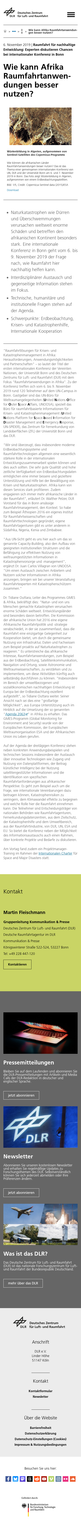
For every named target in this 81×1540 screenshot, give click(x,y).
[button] (40, 151)
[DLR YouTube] (44, 1480)
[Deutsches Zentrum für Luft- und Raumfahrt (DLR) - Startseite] (27, 13)
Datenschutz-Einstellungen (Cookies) (40, 1439)
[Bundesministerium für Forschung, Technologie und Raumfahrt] (40, 1520)
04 (22, 31)
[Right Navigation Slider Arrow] (69, 125)
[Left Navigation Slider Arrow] (13, 125)
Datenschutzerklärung (40, 1433)
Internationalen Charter (55, 853)
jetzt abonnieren (21, 1095)
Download (13, 190)
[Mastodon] (22, 1480)
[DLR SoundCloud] (73, 1480)
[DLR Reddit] (37, 1480)
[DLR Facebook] (8, 1480)
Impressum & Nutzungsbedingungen (40, 1444)
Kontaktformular (40, 1391)
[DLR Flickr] (65, 1480)
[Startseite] (5, 31)
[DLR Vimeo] (51, 1480)
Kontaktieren (17, 964)
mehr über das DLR (23, 1283)
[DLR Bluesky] (15, 1480)
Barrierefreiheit (40, 1428)
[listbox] (14, 31)
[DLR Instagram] (58, 1480)
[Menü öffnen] (71, 13)
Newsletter (40, 1396)
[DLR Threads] (30, 1480)
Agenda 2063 (15, 714)
